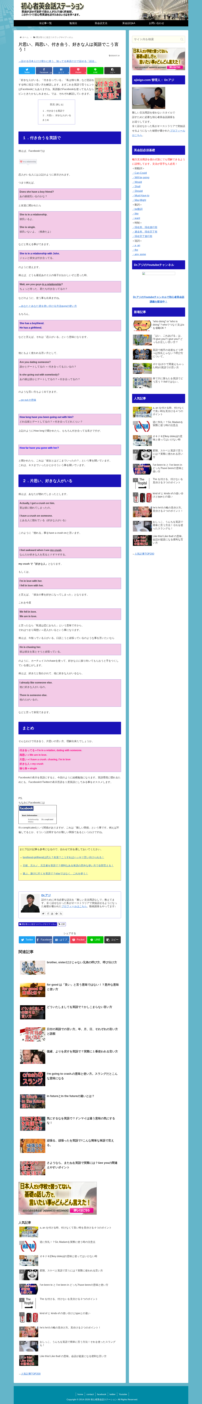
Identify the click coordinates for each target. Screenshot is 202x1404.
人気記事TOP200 (31, 1373)
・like (135, 213)
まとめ (45, 120)
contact (90, 1394)
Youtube (123, 1394)
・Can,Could (139, 173)
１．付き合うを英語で (53, 111)
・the (135, 250)
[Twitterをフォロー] (43, 913)
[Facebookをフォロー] (48, 913)
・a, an (136, 245)
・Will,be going (140, 177)
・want (136, 218)
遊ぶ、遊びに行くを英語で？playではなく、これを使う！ (55, 873)
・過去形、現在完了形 (144, 231)
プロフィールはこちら (74, 906)
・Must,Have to (140, 195)
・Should (137, 191)
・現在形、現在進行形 (144, 227)
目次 (52, 104)
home (80, 1394)
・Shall (136, 186)
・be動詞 (137, 209)
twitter (113, 1394)
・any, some (139, 254)
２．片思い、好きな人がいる (56, 115)
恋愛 (63, 924)
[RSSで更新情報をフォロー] (61, 913)
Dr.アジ (46, 895)
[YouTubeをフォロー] (52, 913)
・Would (137, 182)
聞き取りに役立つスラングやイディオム (39, 924)
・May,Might (139, 200)
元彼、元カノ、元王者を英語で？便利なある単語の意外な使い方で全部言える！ (68, 865)
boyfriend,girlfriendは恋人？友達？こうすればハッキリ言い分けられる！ (63, 857)
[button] (182, 39)
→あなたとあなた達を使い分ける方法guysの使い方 (47, 306)
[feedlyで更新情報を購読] (56, 913)
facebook (101, 1394)
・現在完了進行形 (142, 236)
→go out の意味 (27, 400)
